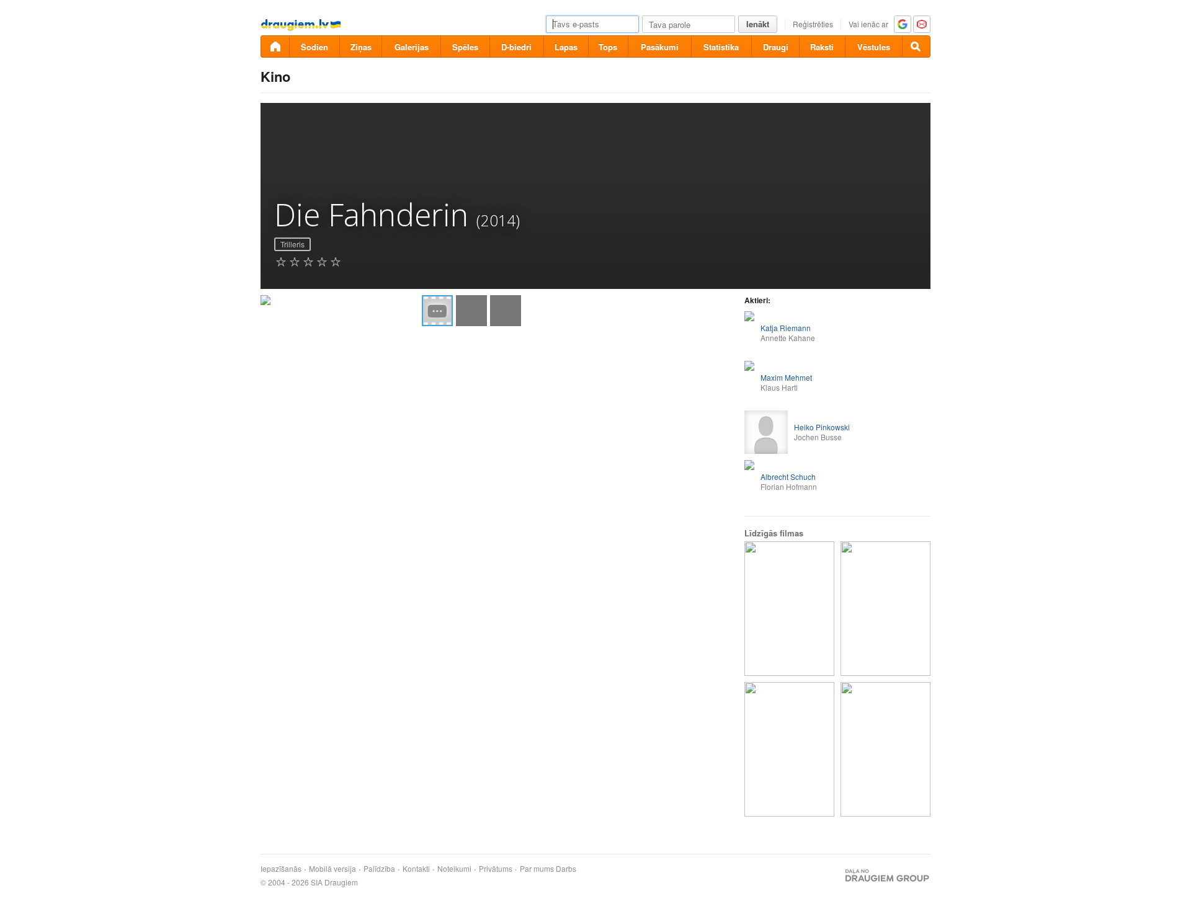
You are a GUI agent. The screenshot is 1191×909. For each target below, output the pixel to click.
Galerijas (412, 47)
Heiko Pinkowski (822, 427)
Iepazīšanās (281, 869)
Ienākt (757, 24)
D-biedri (516, 47)
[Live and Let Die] (789, 749)
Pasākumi (660, 47)
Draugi (775, 47)
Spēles (465, 47)
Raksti (822, 47)
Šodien (314, 47)
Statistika (721, 47)
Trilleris (292, 244)
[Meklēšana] (916, 46)
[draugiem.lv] (275, 46)
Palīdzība (379, 869)
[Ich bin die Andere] (789, 608)
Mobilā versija (332, 869)
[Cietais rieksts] (885, 749)
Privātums (495, 869)
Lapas (566, 47)
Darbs (566, 869)
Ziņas (361, 47)
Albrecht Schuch (788, 476)
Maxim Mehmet (786, 377)
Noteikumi (454, 869)
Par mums (537, 869)
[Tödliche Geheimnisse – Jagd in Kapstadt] (885, 608)
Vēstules (873, 47)
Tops (608, 47)
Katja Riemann (786, 327)
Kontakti (416, 869)
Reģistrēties (813, 24)
